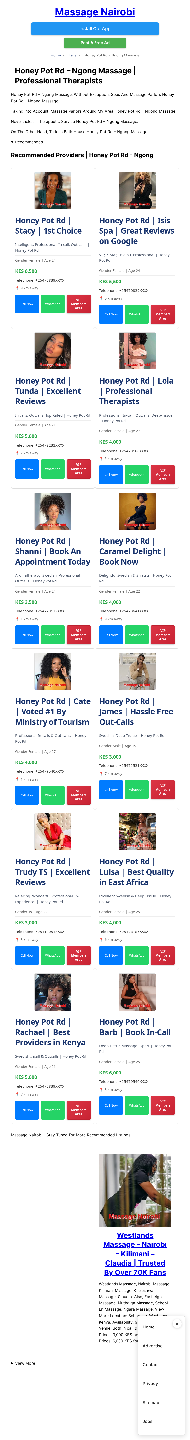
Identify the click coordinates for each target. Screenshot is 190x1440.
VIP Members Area (78, 304)
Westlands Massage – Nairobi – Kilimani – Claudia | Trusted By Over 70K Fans (135, 1254)
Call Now (27, 304)
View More (25, 1363)
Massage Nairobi (95, 12)
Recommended (29, 142)
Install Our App (95, 28)
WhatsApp (52, 304)
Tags (73, 55)
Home (56, 55)
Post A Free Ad (95, 42)
